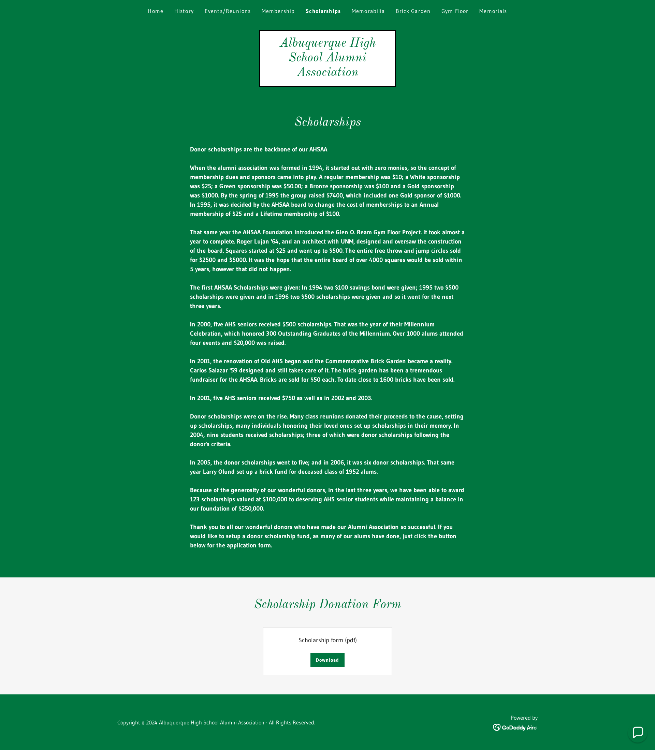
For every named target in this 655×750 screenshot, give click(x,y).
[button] (637, 732)
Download (327, 660)
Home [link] (155, 11)
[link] (327, 74)
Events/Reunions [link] (228, 11)
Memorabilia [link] (368, 11)
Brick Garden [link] (413, 11)
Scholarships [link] (323, 11)
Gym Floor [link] (454, 11)
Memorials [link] (493, 11)
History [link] (184, 11)
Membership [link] (278, 11)
